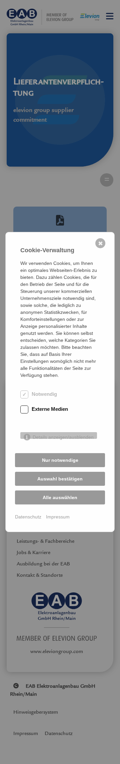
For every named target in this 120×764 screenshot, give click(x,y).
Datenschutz (28, 516)
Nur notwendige (60, 460)
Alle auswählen (60, 497)
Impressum (58, 516)
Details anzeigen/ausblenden (63, 436)
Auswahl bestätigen (60, 478)
